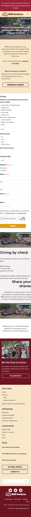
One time (4, 168)
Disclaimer (25, 499)
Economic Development (10, 421)
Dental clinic (5, 115)
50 (2, 137)
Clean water (4, 112)
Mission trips (6, 429)
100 (2, 139)
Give (3, 435)
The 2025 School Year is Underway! (14, 454)
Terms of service (9, 499)
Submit (13, 226)
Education (5, 412)
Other (3, 124)
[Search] (26, 481)
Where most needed (7, 122)
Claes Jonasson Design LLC (22, 508)
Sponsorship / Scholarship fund (10, 105)
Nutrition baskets (6, 110)
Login (27, 501)
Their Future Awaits (9, 460)
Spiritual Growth (7, 418)
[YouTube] (10, 490)
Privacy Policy (22, 213)
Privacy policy (17, 499)
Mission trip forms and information (13, 404)
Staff (4, 397)
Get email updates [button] (15, 467)
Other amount (5, 144)
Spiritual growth (6, 120)
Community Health (8, 415)
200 (2, 142)
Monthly (3, 170)
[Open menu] (27, 14)
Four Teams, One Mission (11, 447)
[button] (15, 376)
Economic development (8, 117)
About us (5, 395)
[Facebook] (15, 490)
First (1, 182)
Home (4, 392)
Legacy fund (5, 107)
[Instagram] (20, 490)
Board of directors (9, 400)
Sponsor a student (8, 432)
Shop (3, 438)
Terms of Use (10, 213)
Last (1, 189)
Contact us (15, 472)
